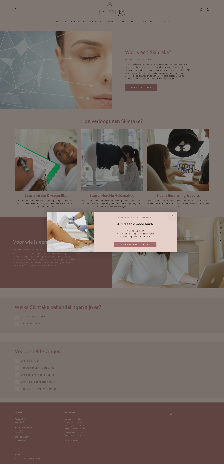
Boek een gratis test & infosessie (135, 245)
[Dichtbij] (173, 216)
